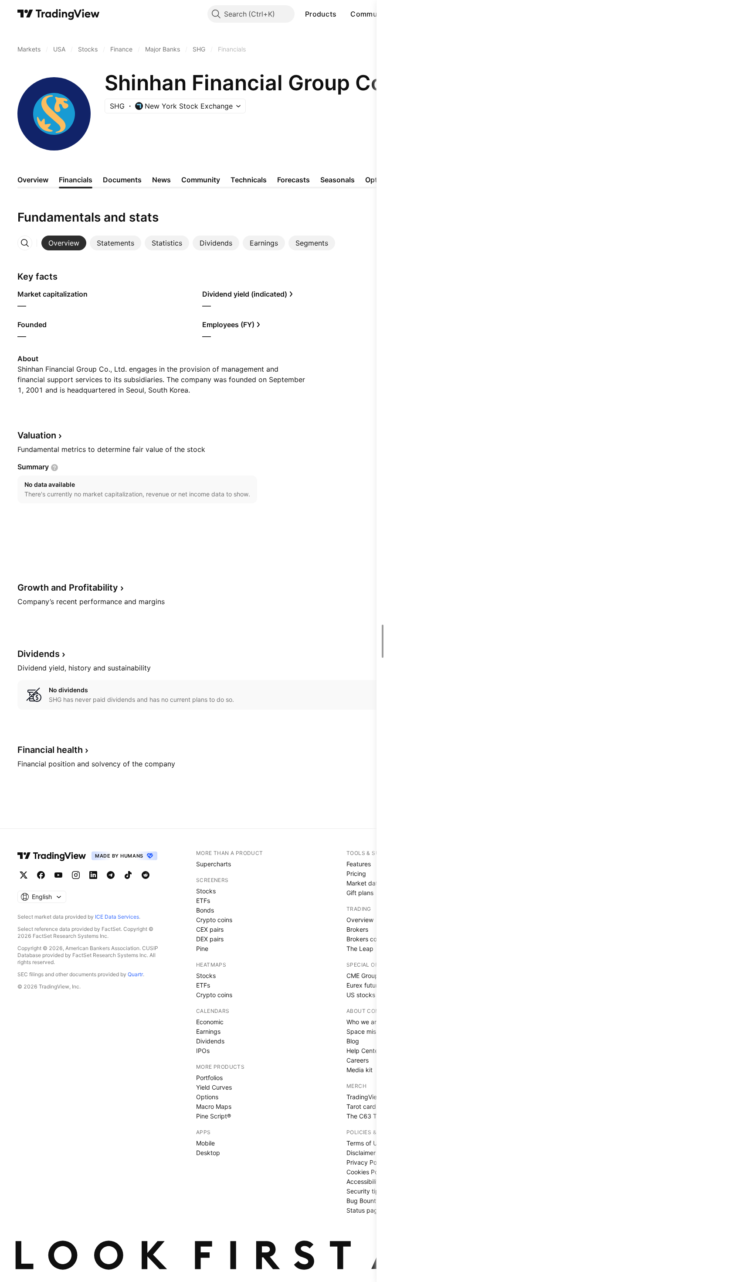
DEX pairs (210, 939)
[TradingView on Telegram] (111, 875)
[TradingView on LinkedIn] (93, 875)
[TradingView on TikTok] (128, 875)
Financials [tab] (75, 179)
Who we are (363, 1022)
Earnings (208, 1031)
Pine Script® (213, 1116)
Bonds (205, 910)
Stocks (206, 891)
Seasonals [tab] (337, 179)
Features (358, 864)
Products (320, 14)
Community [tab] (200, 179)
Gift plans (359, 892)
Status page (363, 1210)
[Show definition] (54, 468)
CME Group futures (373, 975)
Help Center (363, 1050)
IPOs (203, 1050)
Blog (352, 1041)
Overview (359, 919)
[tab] (63, 243)
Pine (202, 948)
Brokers (357, 929)
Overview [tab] (32, 179)
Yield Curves (214, 1087)
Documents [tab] (122, 179)
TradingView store (372, 1097)
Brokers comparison (374, 939)
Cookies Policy (367, 1172)
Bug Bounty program (376, 1200)
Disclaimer (361, 1152)
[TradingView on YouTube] (58, 875)
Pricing (356, 873)
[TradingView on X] (23, 875)
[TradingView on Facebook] (41, 875)
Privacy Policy (366, 1162)
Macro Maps (213, 1106)
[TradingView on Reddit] (145, 875)
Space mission (366, 1031)
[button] (343, 14)
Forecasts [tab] (293, 179)
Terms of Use (365, 1143)
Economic (210, 1022)
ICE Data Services (117, 916)
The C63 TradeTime (374, 1116)
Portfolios (209, 1077)
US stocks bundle (371, 994)
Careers (357, 1060)
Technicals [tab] (249, 179)
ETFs (203, 900)
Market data (363, 883)
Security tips (364, 1191)
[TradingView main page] (58, 14)
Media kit (359, 1069)
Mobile (205, 1143)
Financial (50, 750)
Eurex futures (365, 985)
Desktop (208, 1152)
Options (207, 1097)
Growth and (67, 587)
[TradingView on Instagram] (76, 875)
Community (370, 14)
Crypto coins (214, 919)
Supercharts (213, 864)
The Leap (359, 948)
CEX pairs (210, 929)
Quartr (135, 974)
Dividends (210, 1041)
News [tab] (161, 179)
